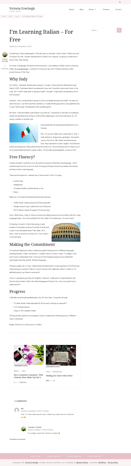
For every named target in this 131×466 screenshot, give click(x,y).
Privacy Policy (35, 456)
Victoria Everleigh (22, 8)
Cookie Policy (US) (53, 456)
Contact (118, 9)
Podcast (106, 9)
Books (91, 9)
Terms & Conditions (74, 456)
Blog (81, 9)
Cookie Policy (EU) (94, 456)
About (71, 9)
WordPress (102, 462)
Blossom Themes (82, 462)
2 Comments (4, 68)
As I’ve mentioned (21, 69)
